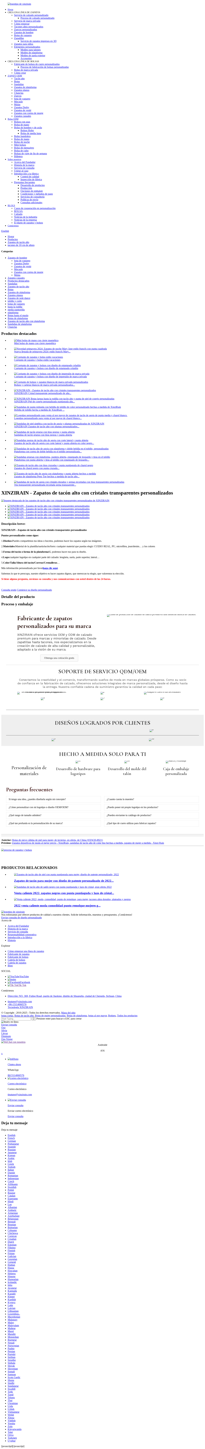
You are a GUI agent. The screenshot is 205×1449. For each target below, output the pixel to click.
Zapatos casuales (22, 116)
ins (14, 979)
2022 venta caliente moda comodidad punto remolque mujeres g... (57, 905)
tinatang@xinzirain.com (20, 1001)
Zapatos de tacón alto (18, 242)
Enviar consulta (9, 1024)
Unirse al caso (21, 170)
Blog (10, 965)
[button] (59, 658)
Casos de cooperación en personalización (35, 208)
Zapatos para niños (23, 44)
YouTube (24, 976)
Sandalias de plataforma (20, 324)
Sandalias (19, 84)
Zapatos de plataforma (25, 87)
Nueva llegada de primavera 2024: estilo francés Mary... (42, 351)
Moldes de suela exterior (32, 55)
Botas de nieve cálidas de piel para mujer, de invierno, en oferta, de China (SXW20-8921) (57, 840)
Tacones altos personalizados (28, 26)
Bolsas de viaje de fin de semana (30, 153)
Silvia (4, 1030)
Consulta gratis (8, 590)
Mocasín (18, 101)
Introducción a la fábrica (26, 173)
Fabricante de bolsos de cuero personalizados (37, 64)
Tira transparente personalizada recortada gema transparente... (45, 484)
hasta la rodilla (15, 306)
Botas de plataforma (18, 318)
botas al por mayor (97, 1015)
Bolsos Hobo (27, 130)
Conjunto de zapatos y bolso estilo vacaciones (37, 360)
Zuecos (17, 95)
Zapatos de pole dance (19, 298)
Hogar (10, 9)
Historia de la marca (24, 165)
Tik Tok (22, 985)
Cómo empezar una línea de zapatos (26, 951)
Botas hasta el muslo (18, 315)
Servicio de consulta (24, 168)
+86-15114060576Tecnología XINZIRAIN (20, 1006)
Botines (112, 1015)
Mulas (17, 104)
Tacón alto (19, 78)
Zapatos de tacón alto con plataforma (26, 321)
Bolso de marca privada (26, 70)
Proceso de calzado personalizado (37, 18)
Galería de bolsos (16, 959)
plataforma (13, 312)
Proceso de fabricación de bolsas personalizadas (44, 67)
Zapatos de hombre (23, 32)
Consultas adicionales (31, 202)
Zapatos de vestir (22, 110)
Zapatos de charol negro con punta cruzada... (36, 468)
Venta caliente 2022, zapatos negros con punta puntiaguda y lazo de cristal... (64, 893)
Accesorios (26, 58)
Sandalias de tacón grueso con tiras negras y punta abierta (43, 435)
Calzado (18, 214)
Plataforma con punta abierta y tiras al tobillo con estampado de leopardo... (51, 459)
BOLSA (18, 211)
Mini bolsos (20, 144)
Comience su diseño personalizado (34, 590)
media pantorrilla (16, 309)
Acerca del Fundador (24, 162)
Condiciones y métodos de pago (36, 193)
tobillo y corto (15, 301)
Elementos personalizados (27, 46)
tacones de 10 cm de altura (21, 245)
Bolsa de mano (21, 124)
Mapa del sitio (68, 1012)
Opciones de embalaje (31, 191)
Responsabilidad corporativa (22, 934)
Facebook (25, 982)
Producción (26, 188)
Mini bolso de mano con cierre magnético (35, 343)
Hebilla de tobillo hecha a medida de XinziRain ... (39, 410)
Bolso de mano (21, 139)
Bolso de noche (22, 142)
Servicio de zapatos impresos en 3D (38, 41)
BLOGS (11, 205)
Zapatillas (19, 38)
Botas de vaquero (23, 35)
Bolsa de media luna (30, 133)
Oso (3, 1027)
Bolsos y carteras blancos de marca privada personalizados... (44, 385)
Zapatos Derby (21, 107)
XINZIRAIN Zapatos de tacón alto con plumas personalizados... (46, 426)
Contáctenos (13, 226)
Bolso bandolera (22, 136)
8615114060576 (16, 1075)
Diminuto (6, 1036)
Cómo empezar (21, 23)
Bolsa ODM (13, 119)
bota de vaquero (22, 98)
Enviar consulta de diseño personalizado (21, 917)
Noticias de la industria (25, 217)
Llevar (4, 1033)
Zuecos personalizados (25, 29)
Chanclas (18, 93)
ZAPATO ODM (15, 76)
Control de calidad (29, 176)
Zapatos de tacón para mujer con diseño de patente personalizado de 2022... (64, 880)
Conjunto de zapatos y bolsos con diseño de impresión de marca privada (50, 376)
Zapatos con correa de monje (28, 113)
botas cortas (7, 1015)
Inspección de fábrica (31, 179)
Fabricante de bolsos (18, 957)
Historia (12, 940)
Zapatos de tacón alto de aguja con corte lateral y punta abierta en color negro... (54, 443)
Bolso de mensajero (24, 147)
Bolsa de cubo (21, 150)
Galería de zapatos (17, 962)
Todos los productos (127, 1015)
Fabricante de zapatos (18, 954)
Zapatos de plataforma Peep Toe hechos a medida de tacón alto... (46, 476)
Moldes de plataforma (31, 52)
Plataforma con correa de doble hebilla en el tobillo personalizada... (48, 451)
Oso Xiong (6, 1039)
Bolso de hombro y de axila (28, 127)
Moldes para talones (30, 49)
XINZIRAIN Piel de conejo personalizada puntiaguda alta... (44, 401)
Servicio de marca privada (27, 21)
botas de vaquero (16, 304)
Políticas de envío (29, 199)
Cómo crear (20, 72)
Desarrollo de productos (32, 185)
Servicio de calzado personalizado (31, 15)
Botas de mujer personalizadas (50, 1015)
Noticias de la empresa (25, 219)
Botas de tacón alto (24, 1015)
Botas (17, 81)
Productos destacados (18, 280)
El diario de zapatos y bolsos (28, 222)
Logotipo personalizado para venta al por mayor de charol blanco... (48, 418)
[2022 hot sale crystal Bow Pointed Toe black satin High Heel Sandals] (63, 887)
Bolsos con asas (22, 121)
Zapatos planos (21, 90)
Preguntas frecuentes (24, 182)
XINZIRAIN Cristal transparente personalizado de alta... (42, 393)
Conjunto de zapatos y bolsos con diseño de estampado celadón (46, 368)
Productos (13, 239)
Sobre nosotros (14, 159)
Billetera (18, 156)
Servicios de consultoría (32, 196)
